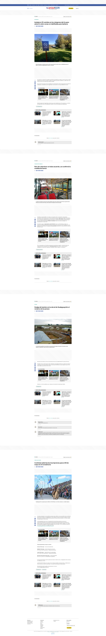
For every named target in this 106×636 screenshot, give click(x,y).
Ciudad (30, 5)
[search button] (28, 5)
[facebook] (38, 26)
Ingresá (77, 8)
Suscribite (71, 8)
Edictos (57, 5)
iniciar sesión (51, 138)
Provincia (33, 5)
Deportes (41, 5)
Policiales (45, 5)
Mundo (38, 5)
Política (49, 5)
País (36, 5)
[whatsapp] (36, 26)
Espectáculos (53, 5)
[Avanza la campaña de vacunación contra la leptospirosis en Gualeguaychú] (37, 113)
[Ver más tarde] (35, 26)
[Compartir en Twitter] (39, 26)
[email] (41, 26)
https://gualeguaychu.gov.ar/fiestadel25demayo (45, 526)
